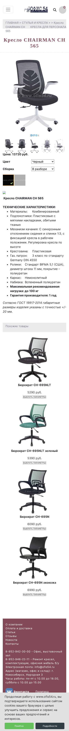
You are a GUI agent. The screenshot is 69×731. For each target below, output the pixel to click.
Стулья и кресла (35, 22)
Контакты (12, 643)
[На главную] (39, 9)
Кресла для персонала (48, 27)
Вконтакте (21, 691)
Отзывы (11, 636)
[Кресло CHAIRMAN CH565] (34, 95)
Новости (11, 639)
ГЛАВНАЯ (12, 22)
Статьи (10, 632)
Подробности (50, 726)
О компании (14, 624)
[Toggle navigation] (8, 9)
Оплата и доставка (19, 628)
